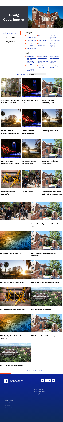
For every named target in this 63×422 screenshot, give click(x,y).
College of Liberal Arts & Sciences (31, 44)
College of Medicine (54, 56)
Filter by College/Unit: (22, 74)
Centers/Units (10, 37)
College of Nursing (42, 58)
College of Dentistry (42, 56)
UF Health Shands (31, 66)
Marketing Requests (38, 394)
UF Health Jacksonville (41, 66)
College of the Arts (42, 35)
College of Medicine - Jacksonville (31, 58)
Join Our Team (9, 400)
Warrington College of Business (31, 49)
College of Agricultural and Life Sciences (31, 37)
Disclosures (8, 405)
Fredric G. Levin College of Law (41, 44)
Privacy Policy (8, 407)
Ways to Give (11, 42)
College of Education (31, 40)
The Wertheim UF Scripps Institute (30, 70)
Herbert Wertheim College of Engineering (54, 45)
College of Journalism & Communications (55, 41)
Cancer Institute (30, 56)
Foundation (8, 403)
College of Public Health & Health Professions (30, 63)
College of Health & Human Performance (43, 41)
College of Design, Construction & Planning (54, 37)
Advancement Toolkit (39, 391)
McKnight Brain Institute (53, 62)
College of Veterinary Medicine (43, 62)
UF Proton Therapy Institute (54, 66)
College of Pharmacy (54, 58)
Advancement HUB (38, 389)
